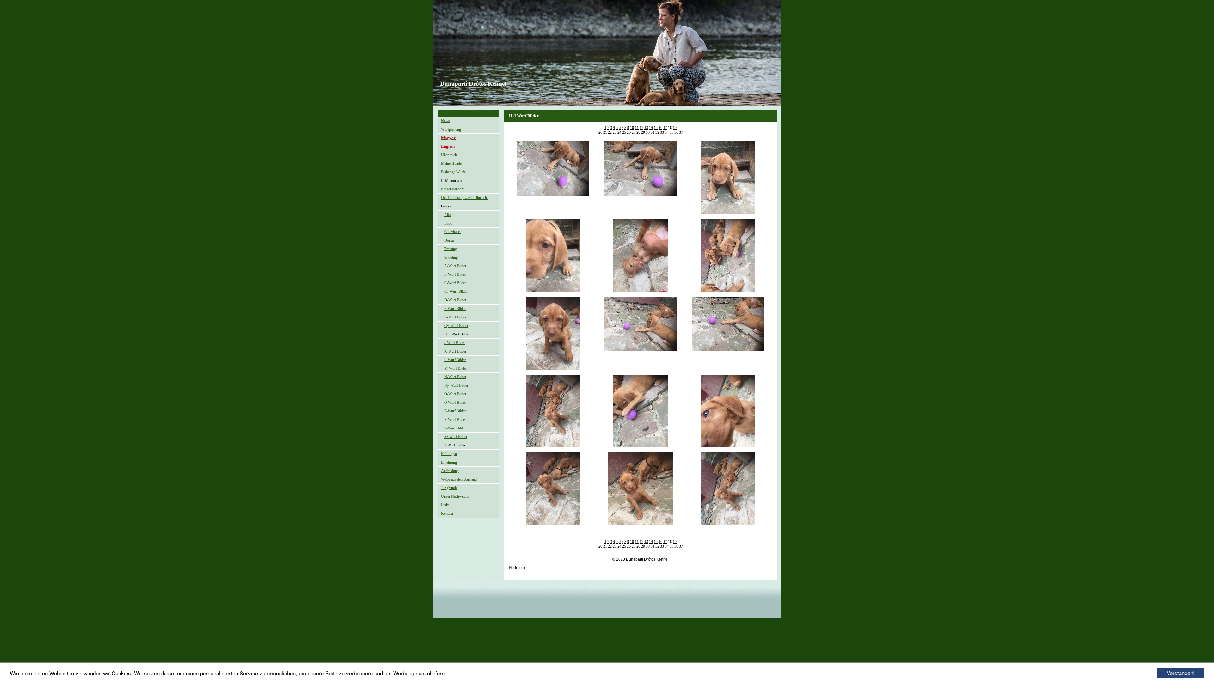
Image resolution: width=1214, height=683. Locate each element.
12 (641, 128)
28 (638, 132)
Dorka (449, 240)
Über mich (449, 155)
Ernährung (449, 462)
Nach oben (517, 567)
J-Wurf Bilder (454, 343)
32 (657, 132)
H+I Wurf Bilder (456, 334)
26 (629, 132)
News (445, 121)
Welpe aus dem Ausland (459, 479)
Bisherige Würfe (453, 172)
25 (624, 132)
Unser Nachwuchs (455, 496)
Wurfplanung (451, 129)
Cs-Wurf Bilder (456, 291)
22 (610, 132)
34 (667, 132)
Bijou (448, 223)
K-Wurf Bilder (455, 351)
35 (671, 132)
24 (619, 132)
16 (660, 128)
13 (646, 128)
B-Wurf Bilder (455, 274)
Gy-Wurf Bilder (456, 325)
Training (450, 249)
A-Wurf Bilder (455, 266)
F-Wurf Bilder (455, 308)
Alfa (447, 214)
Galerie (446, 206)
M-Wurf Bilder (455, 368)
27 (633, 132)
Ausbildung (450, 471)
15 (656, 128)
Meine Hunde (451, 163)
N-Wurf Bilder (455, 377)
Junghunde (449, 488)
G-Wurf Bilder (455, 317)
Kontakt (447, 513)
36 (676, 132)
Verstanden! (1181, 673)
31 (652, 132)
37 (681, 132)
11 (637, 128)
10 (632, 128)
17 (665, 128)
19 (675, 128)
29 (643, 132)
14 (651, 128)
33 (662, 132)
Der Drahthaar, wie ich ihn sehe (464, 197)
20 (600, 132)
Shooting (451, 257)
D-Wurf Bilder (455, 300)
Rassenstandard (452, 189)
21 (605, 132)
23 (614, 132)
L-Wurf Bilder (455, 360)
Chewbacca (452, 232)
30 (648, 132)
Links (445, 505)
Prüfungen (449, 454)
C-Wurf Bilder (455, 283)
